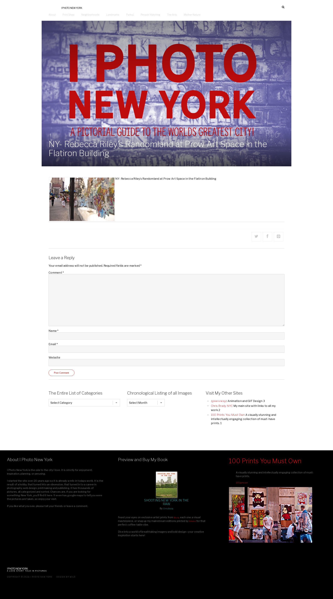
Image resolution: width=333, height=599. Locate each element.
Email (53, 344)
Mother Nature (192, 14)
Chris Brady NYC (222, 406)
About (52, 14)
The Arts (172, 14)
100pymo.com (242, 483)
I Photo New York (71, 7)
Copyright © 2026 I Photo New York (29, 577)
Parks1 (130, 14)
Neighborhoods (90, 14)
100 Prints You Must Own (228, 415)
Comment (56, 272)
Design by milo (66, 577)
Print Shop (68, 14)
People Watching (150, 14)
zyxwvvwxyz (219, 401)
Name (54, 331)
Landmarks (112, 14)
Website (54, 357)
